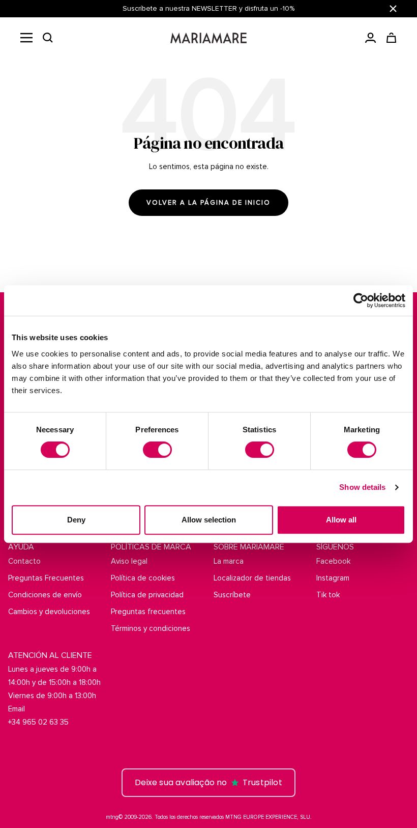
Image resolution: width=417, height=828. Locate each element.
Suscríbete (232, 594)
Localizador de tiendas (252, 578)
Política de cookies (143, 578)
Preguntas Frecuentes (46, 578)
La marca (229, 561)
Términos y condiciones (150, 628)
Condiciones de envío (45, 594)
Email (16, 708)
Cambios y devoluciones (49, 611)
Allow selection (209, 519)
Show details (362, 487)
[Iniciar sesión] (370, 38)
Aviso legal (129, 561)
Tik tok (328, 594)
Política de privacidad (147, 594)
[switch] (157, 449)
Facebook (333, 561)
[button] (48, 38)
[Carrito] (391, 38)
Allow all (341, 519)
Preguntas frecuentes (148, 611)
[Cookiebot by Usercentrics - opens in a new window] (360, 300)
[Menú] (26, 38)
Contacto (24, 561)
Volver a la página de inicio (208, 203)
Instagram (332, 578)
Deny (76, 519)
